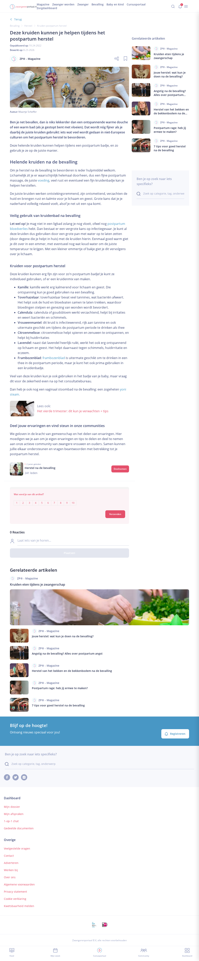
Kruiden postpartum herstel (52, 25)
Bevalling (14, 25)
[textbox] (69, 500)
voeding (43, 180)
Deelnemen (120, 468)
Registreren (177, 734)
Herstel (28, 25)
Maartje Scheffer (27, 111)
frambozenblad (54, 358)
